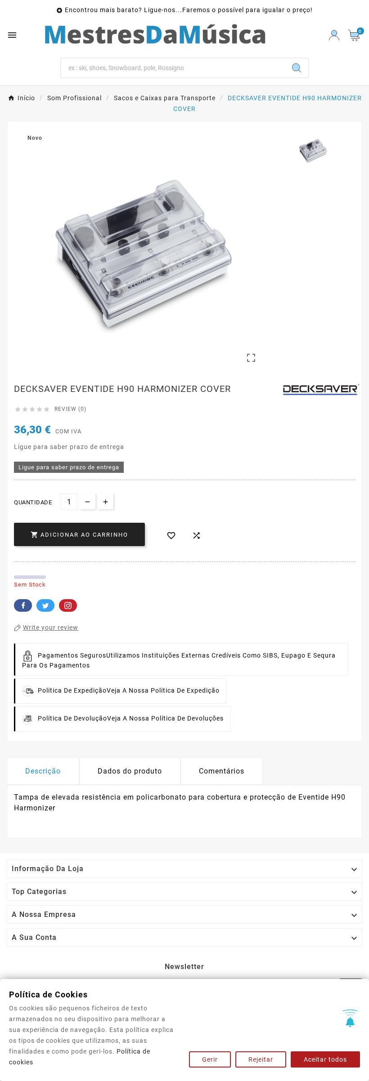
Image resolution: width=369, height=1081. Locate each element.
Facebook (23, 605)
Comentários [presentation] (221, 771)
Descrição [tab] (43, 771)
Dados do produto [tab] (130, 771)
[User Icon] (334, 35)
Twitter (45, 605)
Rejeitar (260, 1059)
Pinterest (68, 605)
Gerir (210, 1059)
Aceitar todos (325, 1059)
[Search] (296, 68)
